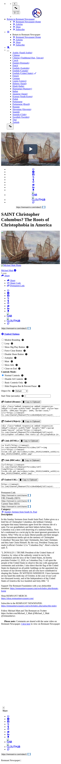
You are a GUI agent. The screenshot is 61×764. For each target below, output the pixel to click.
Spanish (16, 112)
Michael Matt (7, 270)
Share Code (15, 283)
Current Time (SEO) (10, 504)
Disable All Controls (14, 379)
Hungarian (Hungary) (22, 88)
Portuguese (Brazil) (21, 104)
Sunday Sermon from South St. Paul (20, 512)
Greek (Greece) (19, 81)
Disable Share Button (14, 354)
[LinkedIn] (33, 187)
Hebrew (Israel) (19, 83)
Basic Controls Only (14, 382)
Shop (18, 27)
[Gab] (33, 195)
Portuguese (17, 101)
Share (12, 280)
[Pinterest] (33, 182)
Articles (19, 24)
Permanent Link (17, 285)
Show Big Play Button (14, 347)
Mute (7, 361)
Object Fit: (6, 391)
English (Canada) (20, 70)
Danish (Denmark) (20, 63)
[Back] (14, 3)
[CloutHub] (33, 199)
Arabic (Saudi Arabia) (22, 52)
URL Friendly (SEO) (10, 498)
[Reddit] (33, 185)
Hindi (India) (18, 86)
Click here (25, 624)
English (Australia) (20, 68)
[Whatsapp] (33, 169)
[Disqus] (30, 666)
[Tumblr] (33, 179)
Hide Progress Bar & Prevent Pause (20, 386)
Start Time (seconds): (11, 396)
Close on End (10, 368)
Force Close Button (13, 350)
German (16, 78)
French (15, 76)
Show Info (9, 365)
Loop (7, 343)
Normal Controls (12, 375)
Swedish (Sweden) (20, 117)
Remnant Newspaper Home (28, 21)
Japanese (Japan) (20, 94)
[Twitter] (33, 177)
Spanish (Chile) (19, 114)
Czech (15, 60)
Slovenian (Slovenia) (21, 109)
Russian (16, 107)
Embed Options (12, 334)
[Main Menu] (15, 8)
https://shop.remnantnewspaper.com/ (17, 598)
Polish (15, 99)
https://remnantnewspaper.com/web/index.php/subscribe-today (29, 606)
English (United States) (23, 73)
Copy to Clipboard (32, 402)
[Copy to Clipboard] (33, 202)
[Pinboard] (33, 190)
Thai (14, 119)
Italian (15, 91)
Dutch (15, 65)
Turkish (15, 122)
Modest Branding (12, 340)
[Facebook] (33, 174)
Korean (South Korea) (22, 96)
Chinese (16, 55)
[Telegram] (33, 172)
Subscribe (20, 29)
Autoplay (8, 358)
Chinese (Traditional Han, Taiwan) (28, 58)
